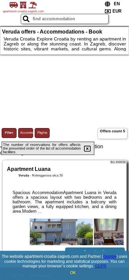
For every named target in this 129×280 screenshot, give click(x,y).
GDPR (101, 266)
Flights (42, 132)
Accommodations (26, 132)
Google (109, 256)
